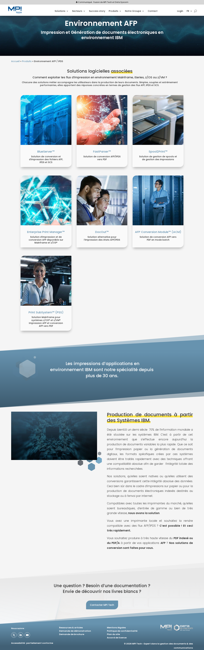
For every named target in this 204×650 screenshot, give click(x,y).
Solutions (60, 11)
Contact (152, 11)
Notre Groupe (133, 11)
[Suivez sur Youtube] (27, 635)
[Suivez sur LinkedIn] (20, 635)
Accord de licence (117, 637)
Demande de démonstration (75, 630)
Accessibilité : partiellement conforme (32, 643)
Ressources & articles (71, 627)
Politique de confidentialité (122, 630)
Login (180, 11)
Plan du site (113, 634)
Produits (113, 11)
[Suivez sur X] (14, 635)
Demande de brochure (71, 634)
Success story (97, 11)
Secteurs (77, 11)
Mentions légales (116, 627)
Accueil (15, 61)
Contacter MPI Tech (102, 605)
